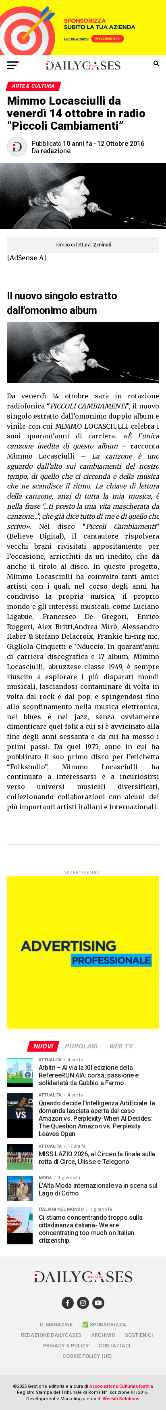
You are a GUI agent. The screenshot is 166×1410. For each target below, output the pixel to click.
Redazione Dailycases (51, 1335)
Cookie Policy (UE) (87, 1356)
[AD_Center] (83, 53)
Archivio (103, 1335)
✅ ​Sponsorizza (104, 1325)
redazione (56, 151)
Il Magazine (56, 1325)
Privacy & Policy (66, 1346)
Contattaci (115, 1346)
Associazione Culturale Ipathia (121, 1386)
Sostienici (139, 1335)
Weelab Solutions (121, 1399)
